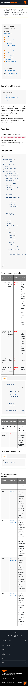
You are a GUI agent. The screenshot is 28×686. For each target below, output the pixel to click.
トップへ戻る (14, 632)
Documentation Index (10, 70)
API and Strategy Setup (11, 48)
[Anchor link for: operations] (11, 129)
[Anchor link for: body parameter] (14, 150)
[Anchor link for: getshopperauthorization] (21, 134)
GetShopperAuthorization (11, 97)
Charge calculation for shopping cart (10, 51)
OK (11, 486)
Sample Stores (8, 59)
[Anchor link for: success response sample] (21, 273)
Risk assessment (9, 41)
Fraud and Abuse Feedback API (13, 47)
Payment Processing (10, 54)
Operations (6, 95)
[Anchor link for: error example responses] (21, 451)
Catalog (7, 38)
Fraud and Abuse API (11, 45)
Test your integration (10, 57)
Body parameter (9, 100)
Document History (9, 75)
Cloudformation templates (11, 73)
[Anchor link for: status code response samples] (8, 476)
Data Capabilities (9, 55)
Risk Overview (9, 43)
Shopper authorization (10, 39)
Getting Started (9, 36)
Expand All (9, 33)
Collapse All (5, 33)
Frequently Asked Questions (11, 71)
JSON (4, 378)
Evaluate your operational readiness (10, 62)
